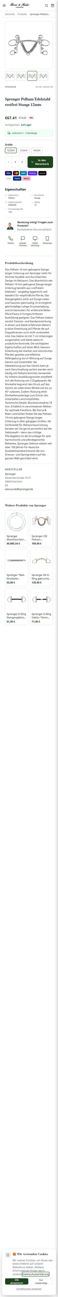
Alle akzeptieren (16, 1281)
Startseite (10, 14)
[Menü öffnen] (4, 5)
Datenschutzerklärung (35, 1274)
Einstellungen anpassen (29, 1288)
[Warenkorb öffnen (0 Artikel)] (53, 5)
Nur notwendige (41, 1281)
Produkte (22, 14)
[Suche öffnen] (46, 5)
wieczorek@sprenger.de (19, 489)
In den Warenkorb (42, 162)
